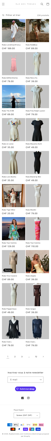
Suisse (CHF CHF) (24, 415)
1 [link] (7, 356)
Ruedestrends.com (16, 434)
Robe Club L (7, 342)
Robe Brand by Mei (33, 177)
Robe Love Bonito (9, 177)
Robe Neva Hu (31, 78)
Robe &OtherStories (10, 78)
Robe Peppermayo (9, 309)
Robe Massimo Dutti (34, 144)
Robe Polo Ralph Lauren (35, 111)
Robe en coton (8, 144)
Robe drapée (31, 276)
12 (36, 356)
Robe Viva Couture (9, 276)
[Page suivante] (43, 356)
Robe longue (31, 309)
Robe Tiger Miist (8, 210)
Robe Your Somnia (9, 243)
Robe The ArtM (8, 111)
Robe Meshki (31, 210)
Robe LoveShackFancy (11, 45)
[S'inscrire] (40, 380)
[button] (3, 4)
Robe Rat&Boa (31, 45)
